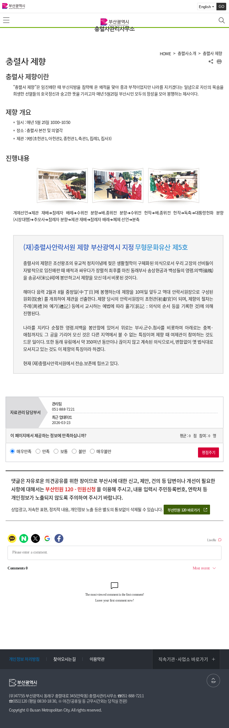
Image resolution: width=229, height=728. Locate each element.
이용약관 (97, 659)
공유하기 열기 (211, 61)
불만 (82, 451)
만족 (46, 451)
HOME (165, 54)
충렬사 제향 (212, 53)
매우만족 (23, 451)
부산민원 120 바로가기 (184, 510)
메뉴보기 (6, 20)
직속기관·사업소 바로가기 (183, 659)
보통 (64, 451)
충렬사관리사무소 (114, 29)
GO (221, 6)
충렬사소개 (187, 53)
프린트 (219, 61)
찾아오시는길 (64, 659)
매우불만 (103, 451)
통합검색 (222, 21)
